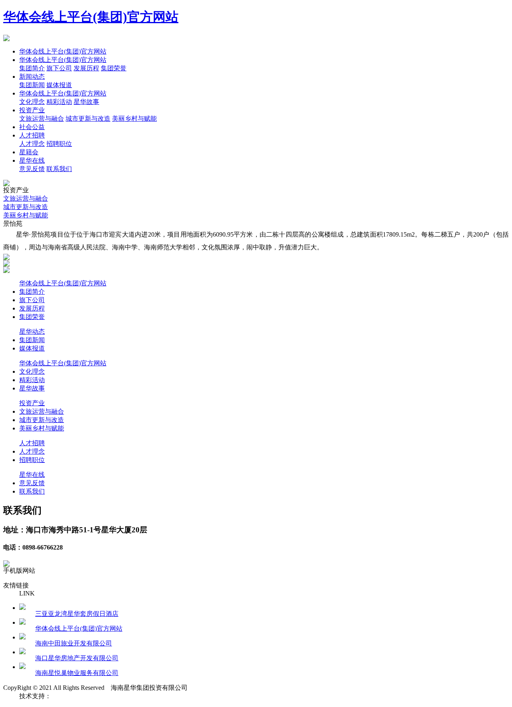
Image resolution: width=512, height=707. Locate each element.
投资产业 (32, 110)
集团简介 (32, 68)
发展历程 (86, 68)
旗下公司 (59, 68)
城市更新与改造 (88, 118)
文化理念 (32, 101)
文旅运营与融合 (41, 118)
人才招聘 (32, 135)
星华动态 (32, 331)
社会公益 (32, 126)
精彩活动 (59, 101)
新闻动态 (32, 76)
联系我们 (59, 168)
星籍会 (28, 152)
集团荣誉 (113, 68)
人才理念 (32, 143)
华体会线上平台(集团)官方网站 (90, 17)
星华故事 (86, 101)
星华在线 (32, 160)
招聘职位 (59, 143)
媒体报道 (59, 85)
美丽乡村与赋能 (134, 118)
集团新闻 (32, 85)
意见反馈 (32, 168)
